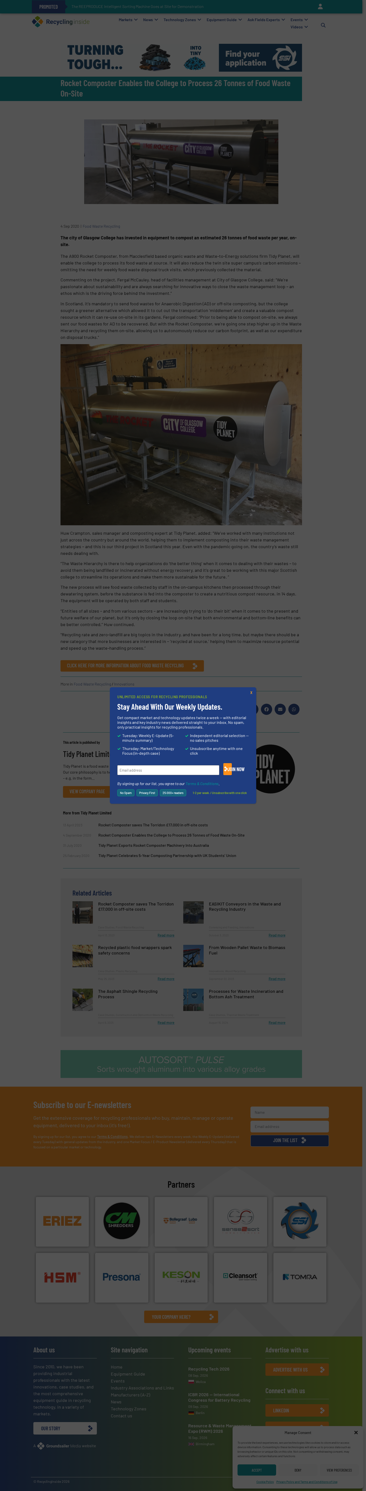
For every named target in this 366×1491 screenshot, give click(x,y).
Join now (230, 769)
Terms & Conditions (202, 783)
